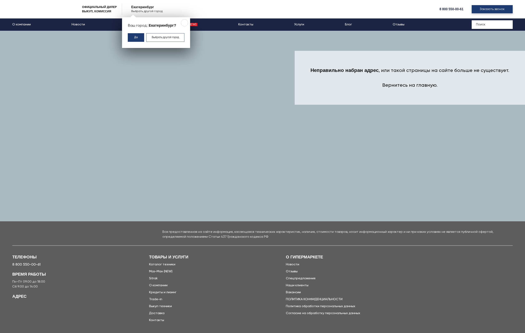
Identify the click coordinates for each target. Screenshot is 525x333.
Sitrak (153, 278)
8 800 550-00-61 (451, 9)
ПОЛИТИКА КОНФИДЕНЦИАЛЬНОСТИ (314, 299)
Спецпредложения (300, 278)
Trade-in (155, 299)
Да (136, 37)
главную (426, 85)
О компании (21, 24)
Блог (348, 24)
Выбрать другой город (165, 37)
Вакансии (293, 292)
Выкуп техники (160, 306)
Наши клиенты (297, 285)
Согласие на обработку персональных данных (323, 313)
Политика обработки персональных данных (320, 306)
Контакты (245, 24)
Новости (78, 24)
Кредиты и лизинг (162, 292)
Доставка (156, 313)
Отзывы (398, 24)
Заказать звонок (492, 9)
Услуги (299, 24)
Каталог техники (162, 264)
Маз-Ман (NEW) (160, 271)
